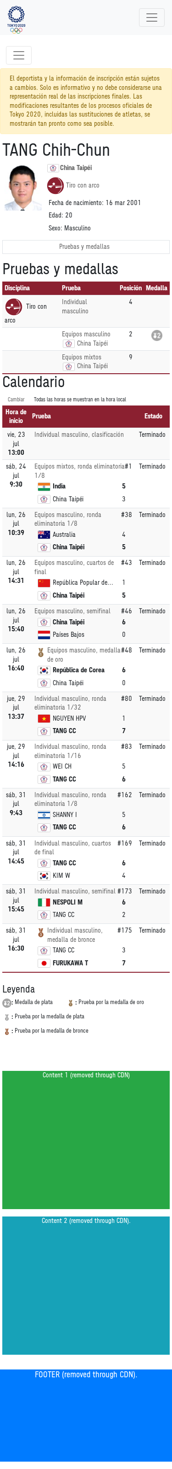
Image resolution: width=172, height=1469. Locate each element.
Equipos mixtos (81, 357)
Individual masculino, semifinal (75, 891)
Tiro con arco (83, 185)
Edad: (56, 215)
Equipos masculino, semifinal (72, 611)
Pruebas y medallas (84, 247)
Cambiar (16, 399)
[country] (69, 343)
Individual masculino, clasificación (79, 435)
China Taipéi (76, 168)
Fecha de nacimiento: (76, 203)
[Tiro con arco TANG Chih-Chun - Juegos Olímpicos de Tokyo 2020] (16, 17)
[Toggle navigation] (152, 17)
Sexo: (55, 228)
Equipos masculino (86, 334)
